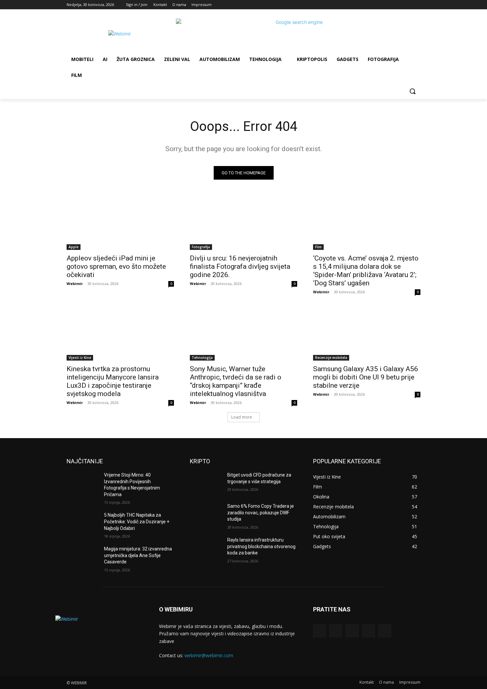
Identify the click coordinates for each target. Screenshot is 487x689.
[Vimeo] (407, 5)
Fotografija (201, 247)
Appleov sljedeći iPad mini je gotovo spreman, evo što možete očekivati (116, 266)
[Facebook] (380, 5)
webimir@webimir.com (209, 655)
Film (318, 247)
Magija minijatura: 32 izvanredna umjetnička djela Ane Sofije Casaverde (138, 555)
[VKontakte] (384, 630)
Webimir (75, 283)
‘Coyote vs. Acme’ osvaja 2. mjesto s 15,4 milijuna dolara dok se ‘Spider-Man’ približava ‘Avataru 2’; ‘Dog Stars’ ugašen (365, 270)
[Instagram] (389, 5)
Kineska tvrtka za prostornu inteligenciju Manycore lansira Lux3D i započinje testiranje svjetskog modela (113, 381)
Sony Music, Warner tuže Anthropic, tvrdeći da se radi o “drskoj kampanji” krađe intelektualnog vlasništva (235, 381)
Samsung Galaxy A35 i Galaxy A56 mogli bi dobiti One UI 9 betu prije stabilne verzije (365, 377)
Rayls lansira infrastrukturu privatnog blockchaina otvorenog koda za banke (261, 546)
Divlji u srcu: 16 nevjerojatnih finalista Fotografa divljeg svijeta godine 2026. (240, 266)
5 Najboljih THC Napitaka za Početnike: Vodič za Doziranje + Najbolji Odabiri (136, 521)
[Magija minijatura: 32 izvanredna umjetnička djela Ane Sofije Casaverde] (83, 557)
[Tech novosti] (120, 33)
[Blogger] (319, 630)
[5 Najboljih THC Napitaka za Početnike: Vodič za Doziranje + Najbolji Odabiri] (83, 523)
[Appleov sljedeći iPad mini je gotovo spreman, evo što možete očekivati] (120, 223)
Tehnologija (202, 357)
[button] (412, 91)
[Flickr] (352, 630)
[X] (398, 5)
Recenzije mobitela (331, 357)
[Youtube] (416, 5)
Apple (74, 247)
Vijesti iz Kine (80, 357)
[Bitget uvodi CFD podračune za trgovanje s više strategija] (206, 483)
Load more (241, 417)
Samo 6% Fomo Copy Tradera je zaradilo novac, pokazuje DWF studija (260, 512)
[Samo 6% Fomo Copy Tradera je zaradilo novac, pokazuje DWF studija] (206, 514)
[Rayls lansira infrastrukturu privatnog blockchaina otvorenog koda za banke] (206, 548)
